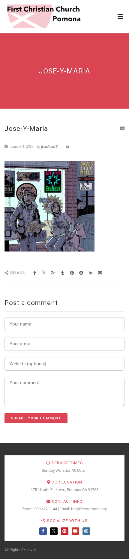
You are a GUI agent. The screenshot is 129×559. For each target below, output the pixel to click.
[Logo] (43, 16)
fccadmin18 (49, 146)
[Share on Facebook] (34, 273)
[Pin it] (72, 273)
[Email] (100, 273)
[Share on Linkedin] (90, 273)
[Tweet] (44, 273)
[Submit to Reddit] (81, 273)
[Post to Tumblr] (62, 273)
